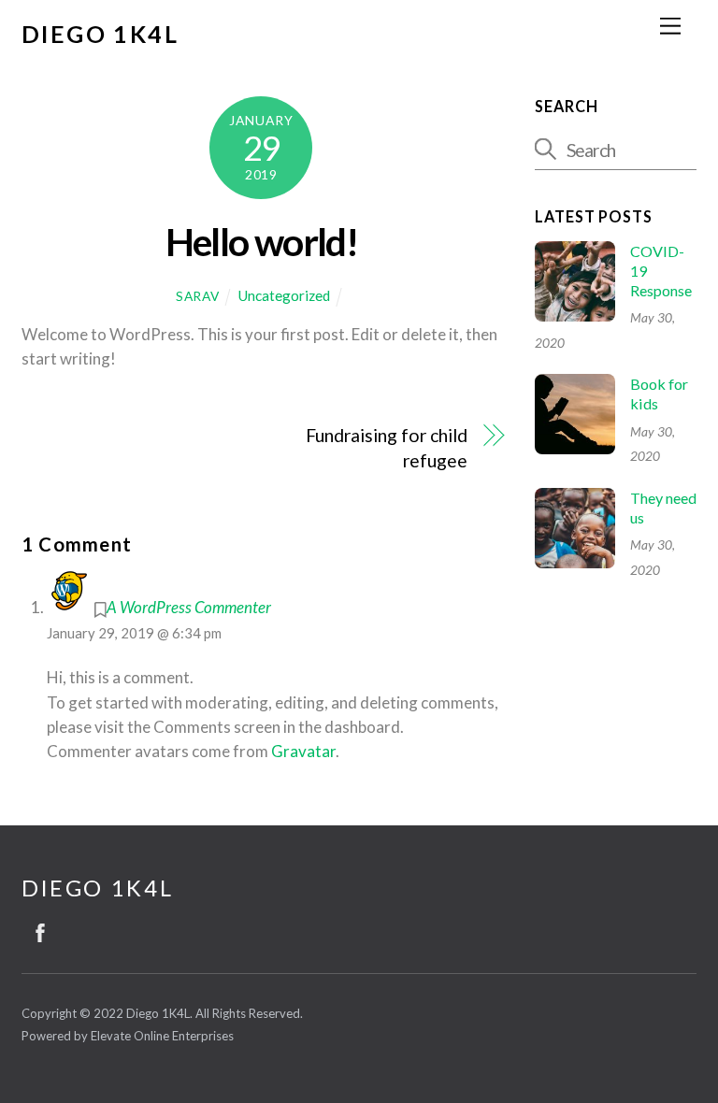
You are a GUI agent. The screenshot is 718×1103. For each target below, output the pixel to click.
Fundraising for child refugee (386, 447)
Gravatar (303, 751)
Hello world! (261, 242)
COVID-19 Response (661, 270)
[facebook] (40, 929)
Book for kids (659, 393)
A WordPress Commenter (189, 607)
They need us (663, 507)
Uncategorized (283, 295)
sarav (197, 296)
